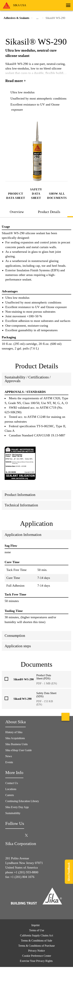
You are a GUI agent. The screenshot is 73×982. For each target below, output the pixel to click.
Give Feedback (69, 871)
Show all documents (57, 195)
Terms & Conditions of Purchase (36, 945)
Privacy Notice (36, 950)
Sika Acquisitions (15, 738)
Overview (17, 212)
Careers (9, 795)
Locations (10, 789)
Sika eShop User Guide (18, 750)
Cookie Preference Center (36, 955)
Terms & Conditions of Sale (36, 940)
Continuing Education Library (22, 801)
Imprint (35, 925)
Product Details (49, 212)
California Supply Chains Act (36, 935)
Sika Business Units (16, 744)
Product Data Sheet (15, 195)
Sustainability (12, 813)
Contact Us (11, 783)
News (8, 756)
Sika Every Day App (17, 807)
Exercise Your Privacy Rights (36, 960)
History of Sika (13, 732)
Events (9, 762)
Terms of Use (36, 930)
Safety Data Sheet (36, 193)
